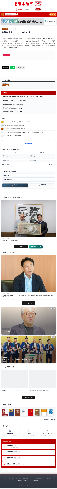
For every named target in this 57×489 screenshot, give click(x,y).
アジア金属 (5, 85)
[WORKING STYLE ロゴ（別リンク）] (53, 308)
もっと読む (20, 246)
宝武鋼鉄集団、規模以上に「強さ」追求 (12, 111)
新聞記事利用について (27, 478)
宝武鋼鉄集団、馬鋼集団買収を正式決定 (12, 108)
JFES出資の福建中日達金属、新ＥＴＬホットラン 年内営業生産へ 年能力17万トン (23, 96)
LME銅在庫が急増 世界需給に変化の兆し (14, 125)
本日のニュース (7, 55)
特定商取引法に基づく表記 (14, 478)
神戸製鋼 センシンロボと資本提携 (12, 135)
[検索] (17, 14)
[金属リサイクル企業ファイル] (50, 412)
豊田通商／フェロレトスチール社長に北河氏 (12, 390)
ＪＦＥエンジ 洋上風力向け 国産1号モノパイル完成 (17, 122)
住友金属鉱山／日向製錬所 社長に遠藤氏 (39, 390)
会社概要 (20, 480)
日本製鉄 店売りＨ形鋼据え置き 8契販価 (14, 128)
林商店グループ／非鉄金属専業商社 (10, 240)
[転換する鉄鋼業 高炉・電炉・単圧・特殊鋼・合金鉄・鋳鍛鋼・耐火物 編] (17, 412)
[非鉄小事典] (11, 412)
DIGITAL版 (20, 9)
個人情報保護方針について (39, 478)
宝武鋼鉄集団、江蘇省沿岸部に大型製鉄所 (13, 104)
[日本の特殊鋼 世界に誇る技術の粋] (24, 412)
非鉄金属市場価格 (8, 179)
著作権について (50, 478)
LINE (13, 67)
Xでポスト (5, 67)
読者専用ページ (28, 9)
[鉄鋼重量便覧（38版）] (30, 412)
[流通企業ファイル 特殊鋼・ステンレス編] (43, 412)
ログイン (38, 9)
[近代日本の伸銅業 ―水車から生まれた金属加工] (5, 412)
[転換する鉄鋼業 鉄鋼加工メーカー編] (37, 412)
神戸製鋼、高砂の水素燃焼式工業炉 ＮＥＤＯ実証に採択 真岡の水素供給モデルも (24, 132)
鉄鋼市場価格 (7, 175)
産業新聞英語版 (35, 480)
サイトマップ (4, 478)
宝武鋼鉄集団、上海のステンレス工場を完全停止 (14, 100)
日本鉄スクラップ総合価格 (10, 171)
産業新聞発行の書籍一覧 (49, 419)
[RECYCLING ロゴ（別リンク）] (53, 337)
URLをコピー (21, 67)
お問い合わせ (26, 480)
